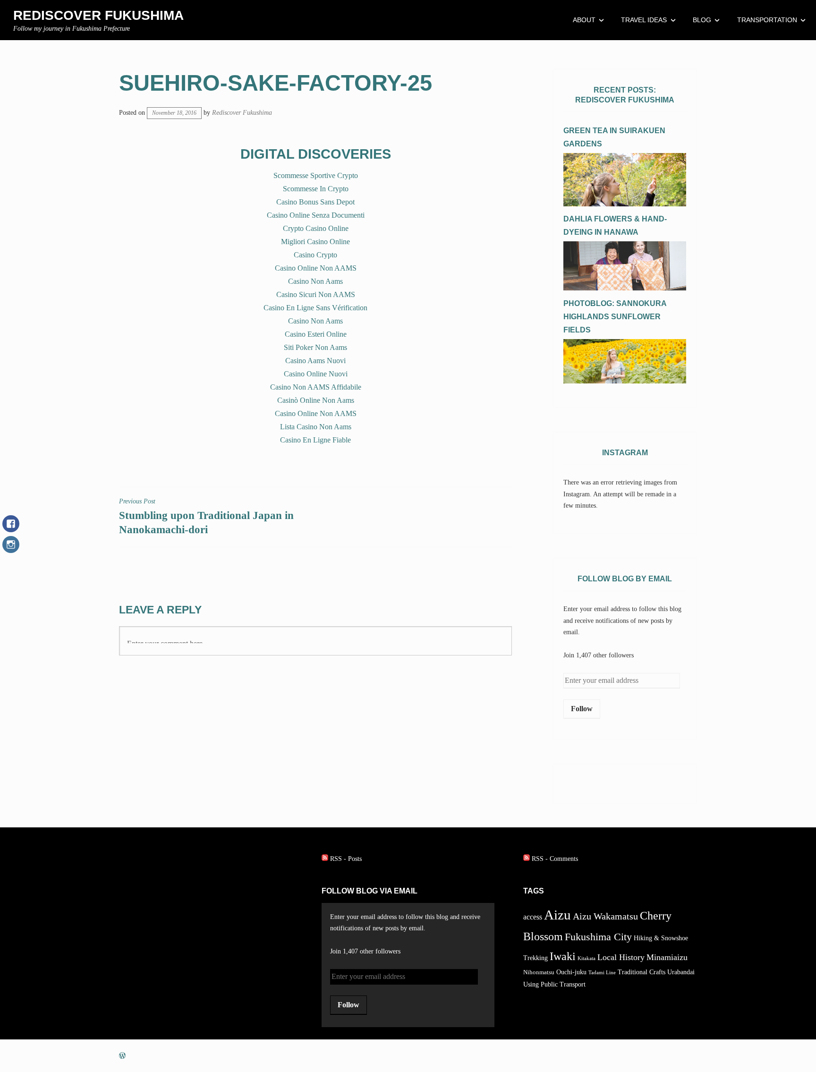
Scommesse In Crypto (315, 189)
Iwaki (563, 956)
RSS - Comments (555, 858)
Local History (621, 957)
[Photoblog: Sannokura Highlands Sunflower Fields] (624, 381)
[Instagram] (10, 549)
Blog (702, 20)
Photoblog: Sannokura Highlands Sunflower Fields (614, 316)
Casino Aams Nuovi (315, 361)
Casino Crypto (315, 255)
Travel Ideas (644, 20)
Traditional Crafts (641, 972)
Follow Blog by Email (625, 579)
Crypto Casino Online (315, 228)
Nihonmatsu (538, 972)
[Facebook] (10, 528)
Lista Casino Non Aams (315, 427)
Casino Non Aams (315, 281)
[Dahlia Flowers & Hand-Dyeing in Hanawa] (624, 288)
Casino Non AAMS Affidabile (315, 387)
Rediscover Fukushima (98, 15)
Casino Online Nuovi (316, 374)
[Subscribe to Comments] (526, 858)
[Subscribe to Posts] (325, 858)
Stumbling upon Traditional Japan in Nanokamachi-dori (206, 517)
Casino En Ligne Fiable (315, 440)
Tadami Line (602, 972)
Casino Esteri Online (316, 334)
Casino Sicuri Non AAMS (315, 294)
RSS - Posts (346, 858)
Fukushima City (598, 937)
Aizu (557, 914)
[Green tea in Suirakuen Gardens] (624, 204)
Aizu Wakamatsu (605, 916)
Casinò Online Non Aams (315, 400)
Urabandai (681, 972)
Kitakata (586, 958)
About (584, 20)
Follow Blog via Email (369, 891)
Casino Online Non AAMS (316, 268)
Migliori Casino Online (315, 242)
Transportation (767, 20)
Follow (582, 709)
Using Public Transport (554, 984)
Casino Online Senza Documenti (316, 215)
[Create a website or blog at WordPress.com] (122, 1056)
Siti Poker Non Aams (315, 347)
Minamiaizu (667, 957)
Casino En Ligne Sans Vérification (315, 308)
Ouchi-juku (571, 972)
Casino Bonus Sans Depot (315, 202)
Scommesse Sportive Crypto (315, 175)
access (532, 917)
